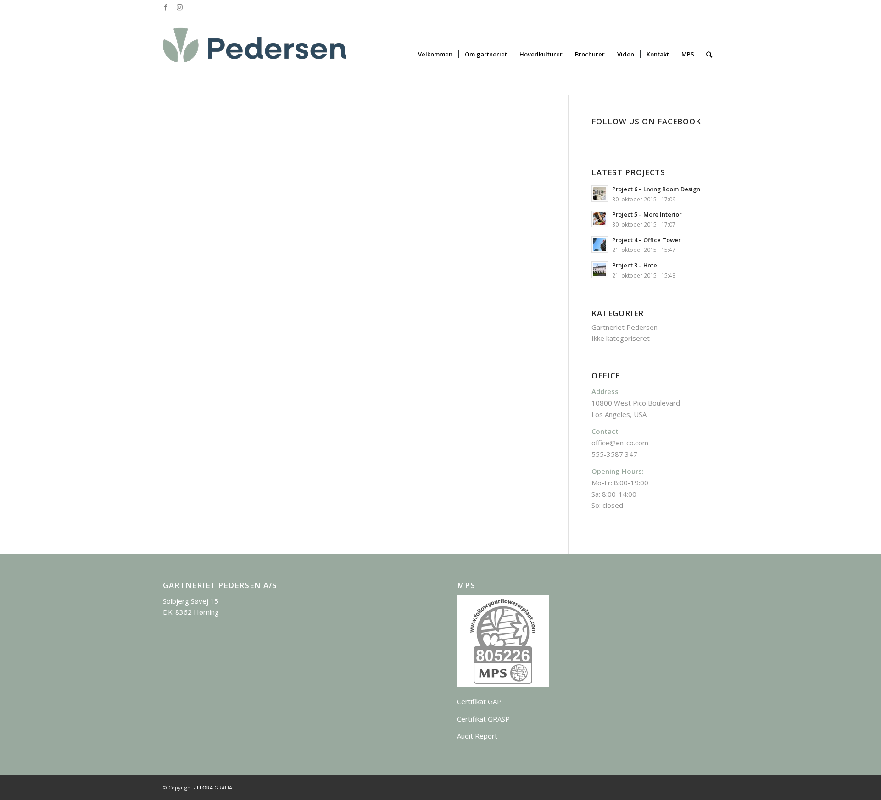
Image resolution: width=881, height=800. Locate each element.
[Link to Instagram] (179, 7)
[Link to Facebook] (165, 7)
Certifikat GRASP (483, 718)
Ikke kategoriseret (620, 338)
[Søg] (709, 54)
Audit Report (477, 735)
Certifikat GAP (479, 701)
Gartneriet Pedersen (624, 327)
